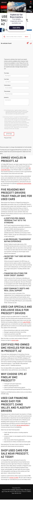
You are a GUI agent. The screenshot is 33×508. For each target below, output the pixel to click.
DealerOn (13, 489)
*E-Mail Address (7, 85)
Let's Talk (9, 134)
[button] (5, 7)
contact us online (13, 477)
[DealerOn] (16, 488)
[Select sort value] (30, 43)
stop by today (15, 340)
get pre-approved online (23, 425)
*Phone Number (7, 91)
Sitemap (18, 489)
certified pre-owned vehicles (24, 183)
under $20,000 (26, 322)
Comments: (6, 97)
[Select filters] (28, 43)
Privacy (22, 489)
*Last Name (6, 79)
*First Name (6, 73)
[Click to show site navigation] (30, 7)
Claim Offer (16, 28)
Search (26, 36)
